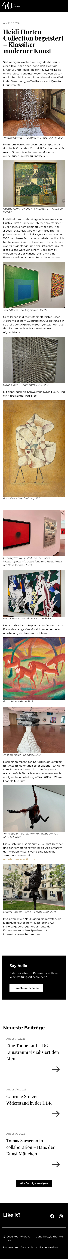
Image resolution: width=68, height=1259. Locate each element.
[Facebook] (52, 1216)
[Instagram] (61, 1216)
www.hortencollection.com (20, 859)
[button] (63, 6)
